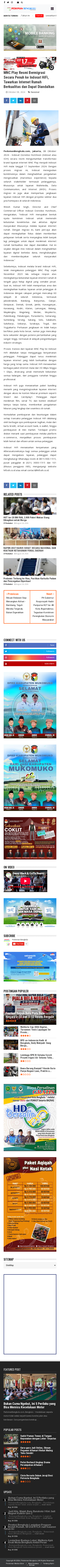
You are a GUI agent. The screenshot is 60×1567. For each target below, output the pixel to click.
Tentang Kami (48, 1563)
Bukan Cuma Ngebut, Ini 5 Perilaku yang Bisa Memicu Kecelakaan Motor (30, 1405)
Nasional (35, 92)
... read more (45, 1504)
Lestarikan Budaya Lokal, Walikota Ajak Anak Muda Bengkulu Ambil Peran (30, 1541)
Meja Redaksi (33, 1563)
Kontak (32, 1565)
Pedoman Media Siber (15, 1563)
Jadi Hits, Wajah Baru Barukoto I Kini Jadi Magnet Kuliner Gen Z (31, 1512)
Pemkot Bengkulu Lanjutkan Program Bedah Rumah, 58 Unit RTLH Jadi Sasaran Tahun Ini (30, 1527)
